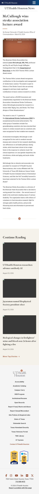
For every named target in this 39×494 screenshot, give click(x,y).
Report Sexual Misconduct (19, 411)
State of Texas (19, 419)
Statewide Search (19, 423)
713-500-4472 (20, 482)
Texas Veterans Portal (19, 432)
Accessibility (19, 382)
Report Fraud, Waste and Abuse (19, 407)
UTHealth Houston (19, 8)
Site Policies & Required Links (19, 415)
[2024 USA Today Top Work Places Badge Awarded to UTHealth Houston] (25, 457)
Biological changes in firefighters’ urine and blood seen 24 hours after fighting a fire (19, 341)
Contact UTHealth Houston (19, 444)
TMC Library (19, 436)
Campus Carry (19, 390)
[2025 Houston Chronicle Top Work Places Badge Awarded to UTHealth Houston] (15, 457)
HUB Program (19, 394)
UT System (19, 440)
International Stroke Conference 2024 (19, 118)
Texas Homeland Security (19, 427)
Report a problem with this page (20, 488)
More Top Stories (10, 356)
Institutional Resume (19, 398)
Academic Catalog (19, 386)
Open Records (19, 402)
